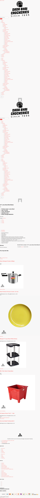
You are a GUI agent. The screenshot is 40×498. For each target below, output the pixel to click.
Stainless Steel (5, 46)
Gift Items (4, 25)
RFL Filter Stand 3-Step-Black (6, 371)
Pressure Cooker (7, 38)
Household (4, 30)
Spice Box (6, 39)
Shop (2, 21)
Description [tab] (3, 230)
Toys (5, 28)
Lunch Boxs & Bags (7, 35)
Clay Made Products (6, 29)
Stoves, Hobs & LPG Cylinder (9, 41)
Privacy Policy (4, 472)
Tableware (6, 42)
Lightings (6, 49)
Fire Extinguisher (7, 51)
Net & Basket (6, 36)
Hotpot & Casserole (7, 33)
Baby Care (6, 27)
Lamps (6, 48)
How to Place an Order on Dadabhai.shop (7, 476)
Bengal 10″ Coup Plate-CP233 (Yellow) (8, 338)
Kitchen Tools (6, 34)
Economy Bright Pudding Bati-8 (7, 421)
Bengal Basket (5, 24)
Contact (3, 55)
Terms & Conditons (4, 474)
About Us (3, 56)
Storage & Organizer (7, 40)
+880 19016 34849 (4, 441)
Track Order (3, 452)
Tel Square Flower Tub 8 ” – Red (7, 413)
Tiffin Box (6, 43)
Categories (3, 22)
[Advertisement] (20, 226)
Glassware (6, 32)
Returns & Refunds (4, 473)
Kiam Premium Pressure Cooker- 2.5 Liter (9, 291)
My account (3, 448)
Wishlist (3, 54)
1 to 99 (4, 23)
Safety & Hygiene (5, 50)
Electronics (4, 47)
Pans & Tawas (7, 37)
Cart (2, 449)
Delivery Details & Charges (5, 475)
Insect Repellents (7, 52)
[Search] (1, 18)
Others (4, 53)
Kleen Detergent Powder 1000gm (7, 261)
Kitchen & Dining (5, 31)
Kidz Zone (4, 26)
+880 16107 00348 (4, 442)
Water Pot (6, 44)
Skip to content (2, 0)
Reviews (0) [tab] (3, 231)
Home (2, 20)
